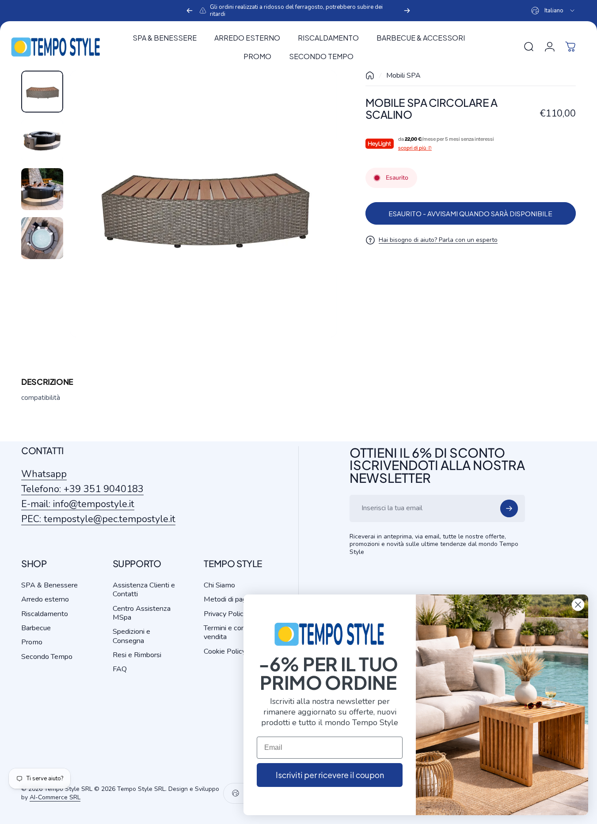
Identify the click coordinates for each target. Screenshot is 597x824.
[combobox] (553, 10)
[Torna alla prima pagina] (369, 75)
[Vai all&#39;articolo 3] (42, 189)
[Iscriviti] (509, 508)
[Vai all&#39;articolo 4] (42, 238)
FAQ (120, 669)
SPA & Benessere (49, 585)
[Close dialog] (578, 604)
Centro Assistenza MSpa (142, 613)
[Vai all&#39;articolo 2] (42, 141)
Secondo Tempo (46, 656)
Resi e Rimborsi (137, 655)
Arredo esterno (45, 599)
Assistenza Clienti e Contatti (144, 590)
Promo (31, 642)
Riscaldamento (44, 614)
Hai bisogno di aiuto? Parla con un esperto (438, 240)
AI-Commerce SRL (55, 797)
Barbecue (36, 628)
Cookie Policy (225, 651)
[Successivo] (407, 10)
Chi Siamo (219, 585)
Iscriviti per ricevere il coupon (330, 775)
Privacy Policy (225, 614)
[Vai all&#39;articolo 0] (42, 92)
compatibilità (40, 397)
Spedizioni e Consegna (131, 636)
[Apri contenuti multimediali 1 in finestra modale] (203, 204)
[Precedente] (189, 10)
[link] (98, 519)
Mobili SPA (403, 75)
